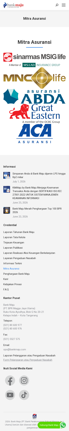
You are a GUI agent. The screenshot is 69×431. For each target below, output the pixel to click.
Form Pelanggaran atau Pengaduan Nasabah (27, 359)
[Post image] (6, 175)
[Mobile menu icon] (64, 5)
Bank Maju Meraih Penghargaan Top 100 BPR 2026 (37, 210)
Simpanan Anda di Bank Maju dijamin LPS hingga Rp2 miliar (39, 175)
